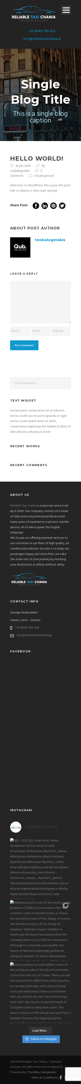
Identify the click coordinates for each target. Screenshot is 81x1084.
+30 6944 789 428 (41, 31)
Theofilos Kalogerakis (41, 1072)
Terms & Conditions (44, 1077)
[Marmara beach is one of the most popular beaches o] (40, 930)
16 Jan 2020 (23, 166)
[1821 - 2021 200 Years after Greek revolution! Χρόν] (40, 868)
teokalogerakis (19, 171)
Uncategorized (44, 176)
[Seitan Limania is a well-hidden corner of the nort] (40, 992)
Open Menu (66, 10)
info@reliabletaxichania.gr (42, 39)
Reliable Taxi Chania (23, 505)
